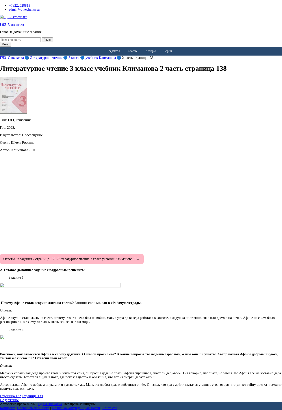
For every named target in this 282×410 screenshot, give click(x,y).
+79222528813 (19, 5)
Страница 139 (32, 396)
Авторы (150, 51)
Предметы (113, 51)
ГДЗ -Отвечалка (12, 24)
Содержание (9, 400)
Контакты (109, 408)
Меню (5, 44)
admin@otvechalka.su (24, 9)
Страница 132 (10, 396)
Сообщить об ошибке (33, 408)
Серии (168, 51)
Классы (132, 51)
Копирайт (7, 408)
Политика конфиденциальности (76, 408)
